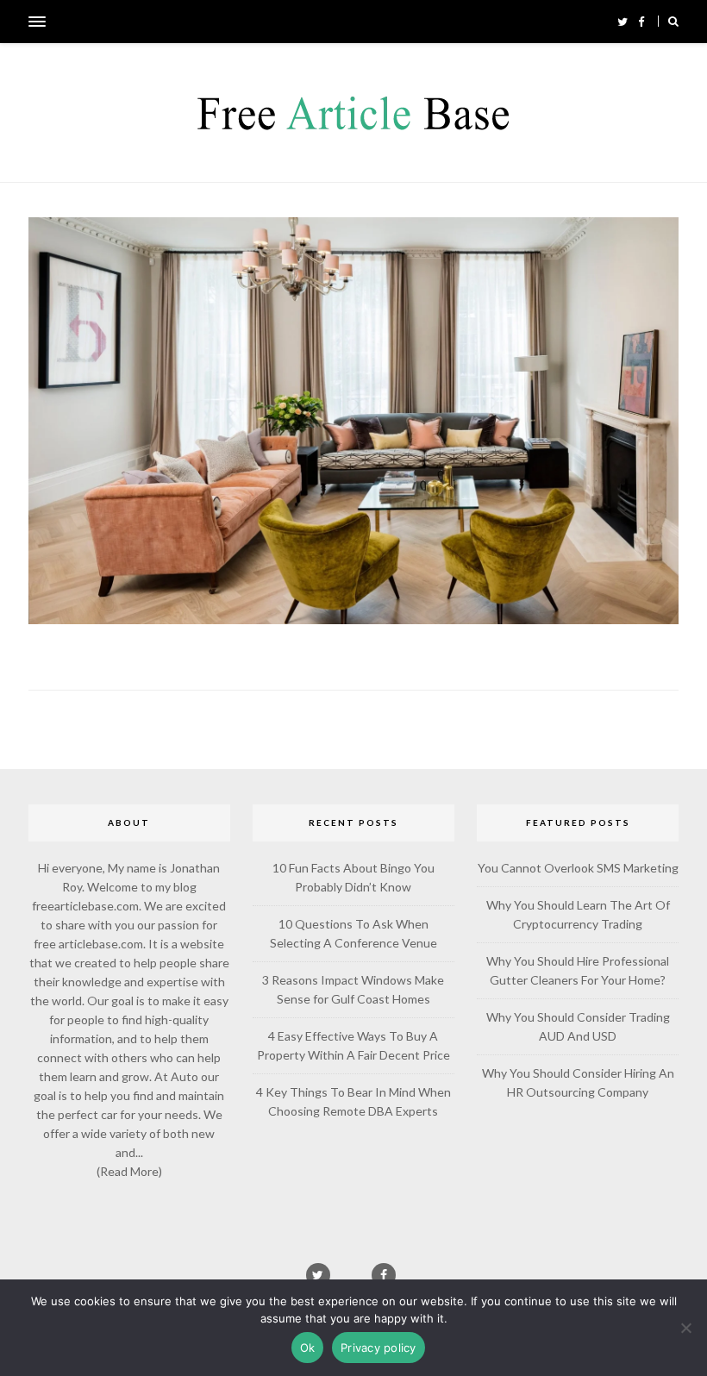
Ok (308, 1347)
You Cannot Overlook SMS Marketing (578, 867)
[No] (685, 1327)
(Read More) (129, 1171)
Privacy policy (378, 1347)
